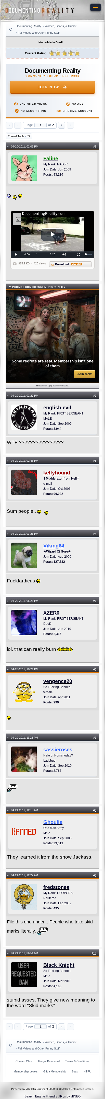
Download (68, 264)
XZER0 (51, 613)
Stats (75, 1071)
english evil (57, 407)
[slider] (89, 254)
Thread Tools (17, 136)
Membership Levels (26, 1071)
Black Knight (58, 965)
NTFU (87, 1071)
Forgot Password (49, 1061)
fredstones (56, 887)
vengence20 (57, 681)
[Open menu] (95, 7)
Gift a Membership (54, 1071)
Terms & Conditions (77, 1061)
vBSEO (76, 1096)
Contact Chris (24, 1061)
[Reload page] (10, 29)
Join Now (48, 87)
